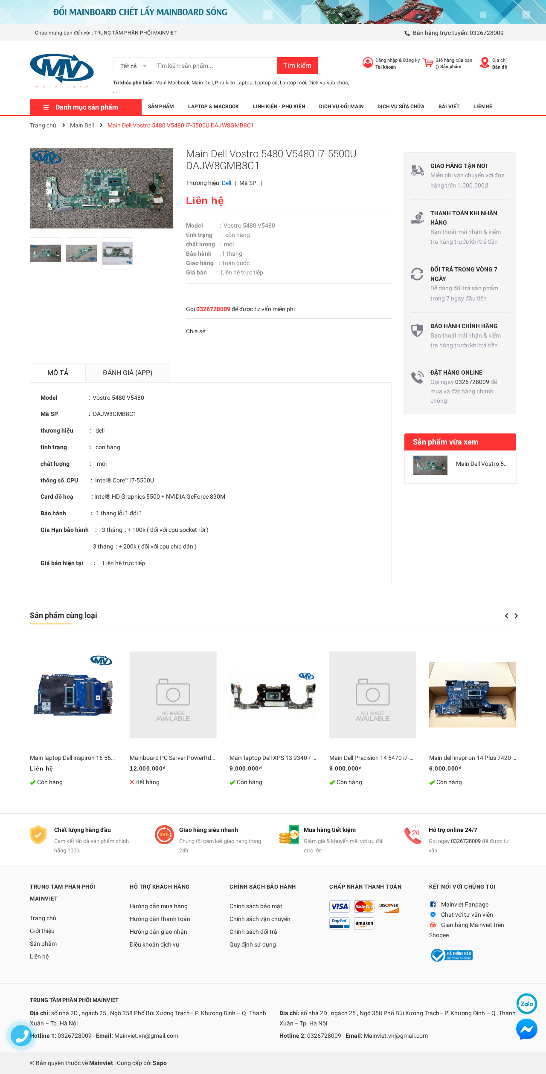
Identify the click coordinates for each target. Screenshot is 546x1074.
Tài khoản (385, 67)
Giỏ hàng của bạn (454, 60)
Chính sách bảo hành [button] (262, 886)
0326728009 (487, 32)
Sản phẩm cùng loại (63, 615)
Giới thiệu (42, 930)
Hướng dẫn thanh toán (160, 918)
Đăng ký (411, 60)
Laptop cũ (266, 83)
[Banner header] (273, 11)
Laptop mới (293, 83)
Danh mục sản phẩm (86, 107)
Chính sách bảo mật (255, 906)
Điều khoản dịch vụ (154, 944)
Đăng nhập (386, 60)
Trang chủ (43, 918)
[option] (48, 255)
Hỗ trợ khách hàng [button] (160, 886)
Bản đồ (499, 67)
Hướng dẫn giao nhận (158, 931)
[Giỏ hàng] (428, 62)
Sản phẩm (43, 943)
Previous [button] (506, 615)
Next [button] (516, 615)
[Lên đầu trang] (531, 1059)
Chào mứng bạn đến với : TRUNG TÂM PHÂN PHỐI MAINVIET (106, 33)
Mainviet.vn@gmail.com (146, 1035)
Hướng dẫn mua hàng (159, 906)
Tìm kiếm (297, 65)
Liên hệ (39, 956)
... (115, 91)
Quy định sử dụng (252, 944)
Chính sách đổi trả (253, 931)
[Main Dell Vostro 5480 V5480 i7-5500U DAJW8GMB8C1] (430, 465)
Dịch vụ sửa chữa (328, 83)
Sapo (160, 1063)
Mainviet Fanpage (464, 904)
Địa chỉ (499, 60)
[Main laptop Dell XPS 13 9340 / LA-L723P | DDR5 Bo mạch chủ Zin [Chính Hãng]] (273, 695)
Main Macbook (172, 83)
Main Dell (202, 83)
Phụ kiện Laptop (234, 83)
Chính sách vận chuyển (259, 918)
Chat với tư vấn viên (467, 914)
